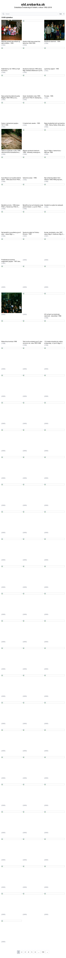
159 (43, 952)
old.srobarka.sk (33, 4)
